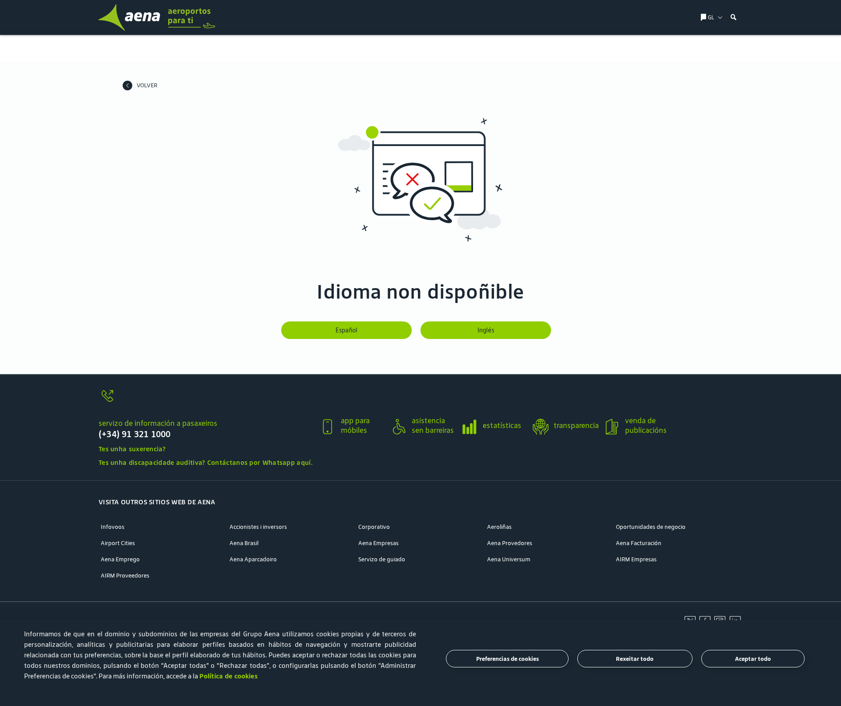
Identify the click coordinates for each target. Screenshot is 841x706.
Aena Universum (508, 559)
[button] (733, 17)
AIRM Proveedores (125, 575)
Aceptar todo (753, 659)
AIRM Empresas (636, 559)
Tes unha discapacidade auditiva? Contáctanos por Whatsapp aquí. (205, 462)
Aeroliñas (499, 527)
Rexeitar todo (635, 659)
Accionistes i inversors (258, 527)
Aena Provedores (509, 543)
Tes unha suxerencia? (132, 449)
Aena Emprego (120, 559)
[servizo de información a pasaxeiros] (205, 401)
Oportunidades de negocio (651, 527)
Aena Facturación (638, 543)
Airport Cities (118, 543)
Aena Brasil (244, 543)
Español (346, 330)
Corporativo (374, 527)
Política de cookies (228, 676)
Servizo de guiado (381, 559)
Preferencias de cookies (507, 659)
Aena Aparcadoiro (253, 559)
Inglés (485, 330)
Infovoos (112, 527)
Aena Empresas (378, 543)
